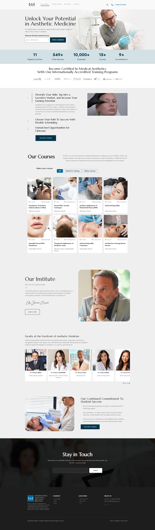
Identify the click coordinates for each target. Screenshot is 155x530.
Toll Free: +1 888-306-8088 (112, 499)
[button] (125, 383)
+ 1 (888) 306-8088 (120, 5)
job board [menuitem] (67, 4)
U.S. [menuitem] (81, 503)
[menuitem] (45, 5)
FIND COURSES (58, 40)
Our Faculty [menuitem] (57, 499)
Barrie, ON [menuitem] (82, 501)
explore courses (46, 138)
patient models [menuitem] (57, 4)
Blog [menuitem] (55, 503)
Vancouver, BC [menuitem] (84, 499)
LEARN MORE (39, 188)
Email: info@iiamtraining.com (112, 501)
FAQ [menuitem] (55, 501)
